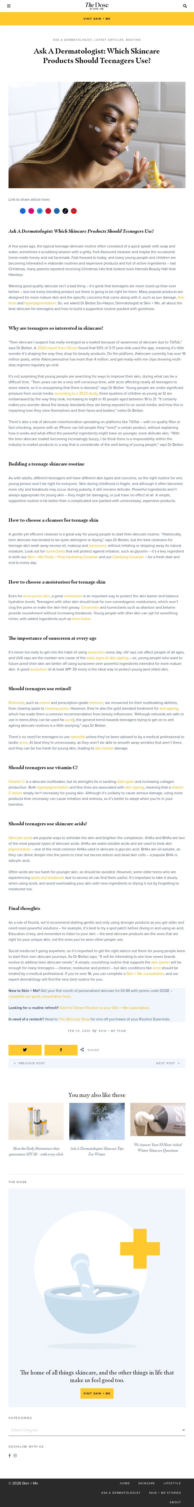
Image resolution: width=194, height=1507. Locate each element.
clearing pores (57, 708)
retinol (45, 702)
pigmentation (20, 849)
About (175, 1502)
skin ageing (134, 787)
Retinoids (16, 702)
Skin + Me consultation (145, 973)
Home (125, 1483)
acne (69, 719)
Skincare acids (20, 838)
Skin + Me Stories (165, 1492)
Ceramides (90, 607)
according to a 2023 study (76, 393)
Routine (133, 39)
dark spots (125, 781)
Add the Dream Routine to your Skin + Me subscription (104, 1007)
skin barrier (104, 748)
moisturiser (73, 596)
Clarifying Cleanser (128, 557)
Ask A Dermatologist (72, 39)
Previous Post (29, 1063)
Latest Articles (109, 39)
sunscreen (97, 545)
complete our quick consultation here (39, 996)
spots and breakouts (48, 877)
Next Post (165, 1063)
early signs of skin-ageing (108, 658)
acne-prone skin (36, 596)
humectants (56, 551)
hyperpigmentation (40, 303)
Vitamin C (17, 781)
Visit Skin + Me (97, 1393)
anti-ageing (168, 708)
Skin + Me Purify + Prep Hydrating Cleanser (62, 557)
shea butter (81, 618)
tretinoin (96, 702)
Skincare (146, 1483)
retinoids (78, 737)
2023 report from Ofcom (57, 348)
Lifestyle (172, 1483)
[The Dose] (97, 6)
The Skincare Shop (74, 1019)
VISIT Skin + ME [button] (97, 18)
